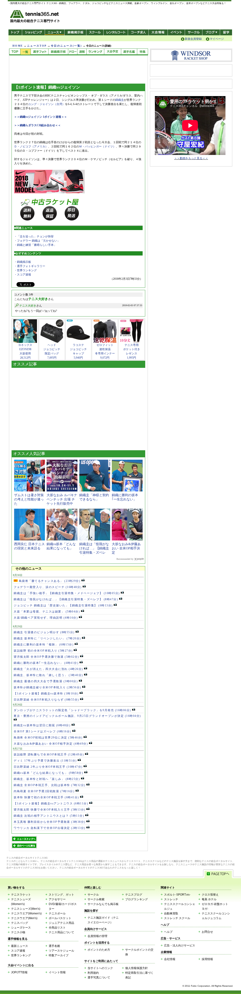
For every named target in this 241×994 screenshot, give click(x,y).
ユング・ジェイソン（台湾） (46, 104)
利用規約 (93, 972)
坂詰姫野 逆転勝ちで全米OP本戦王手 (49, 754)
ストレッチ (171, 899)
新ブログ (211, 32)
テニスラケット (21, 894)
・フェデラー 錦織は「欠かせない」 (37, 240)
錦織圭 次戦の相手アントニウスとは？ (49, 815)
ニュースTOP (37, 45)
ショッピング (33, 32)
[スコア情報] (81, 52)
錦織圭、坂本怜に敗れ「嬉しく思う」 (48, 675)
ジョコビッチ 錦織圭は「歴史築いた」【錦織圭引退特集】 (63, 605)
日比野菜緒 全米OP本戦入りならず (46, 699)
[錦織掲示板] (58, 52)
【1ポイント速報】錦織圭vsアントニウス (51, 803)
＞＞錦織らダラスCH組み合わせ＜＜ (37, 125)
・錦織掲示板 (22, 262)
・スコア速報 (22, 274)
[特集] (142, 52)
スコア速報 (18, 950)
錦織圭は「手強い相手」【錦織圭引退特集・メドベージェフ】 (67, 593)
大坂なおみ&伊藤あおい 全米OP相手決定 (126, 548)
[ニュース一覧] (25, 52)
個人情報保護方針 (136, 968)
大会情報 (158, 32)
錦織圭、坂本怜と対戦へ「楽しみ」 (47, 779)
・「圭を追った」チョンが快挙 (34, 236)
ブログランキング (136, 899)
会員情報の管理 (97, 936)
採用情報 (207, 959)
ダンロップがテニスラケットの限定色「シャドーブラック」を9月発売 (72, 710)
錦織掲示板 (75, 32)
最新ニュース (19, 946)
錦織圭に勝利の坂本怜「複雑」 (43, 644)
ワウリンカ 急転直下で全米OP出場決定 (49, 828)
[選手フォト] (39, 52)
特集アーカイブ (58, 955)
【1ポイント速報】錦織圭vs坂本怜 (46, 693)
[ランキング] (95, 52)
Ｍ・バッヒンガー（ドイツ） (97, 146)
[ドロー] (72, 52)
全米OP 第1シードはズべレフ (42, 731)
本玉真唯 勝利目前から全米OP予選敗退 (49, 822)
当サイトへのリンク (100, 968)
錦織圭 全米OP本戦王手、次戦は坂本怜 (49, 785)
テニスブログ (133, 894)
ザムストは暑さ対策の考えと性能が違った (29, 499)
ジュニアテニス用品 (61, 923)
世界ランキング (21, 955)
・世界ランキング (25, 270)
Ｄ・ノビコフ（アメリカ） (31, 146)
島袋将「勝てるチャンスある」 (49, 581)
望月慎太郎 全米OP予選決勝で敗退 (46, 656)
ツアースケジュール (61, 950)
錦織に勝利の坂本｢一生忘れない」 (46, 663)
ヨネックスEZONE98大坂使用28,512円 (25, 351)
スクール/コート (94, 32)
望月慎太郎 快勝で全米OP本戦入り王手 (49, 809)
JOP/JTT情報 (19, 972)
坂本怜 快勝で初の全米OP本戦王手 (46, 797)
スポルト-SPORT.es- (177, 894)
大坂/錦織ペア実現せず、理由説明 (46, 617)
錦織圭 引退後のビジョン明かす (44, 632)
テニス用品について (61, 932)
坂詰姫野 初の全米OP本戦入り (43, 650)
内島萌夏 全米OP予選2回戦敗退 (44, 791)
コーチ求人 (139, 32)
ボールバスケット (60, 918)
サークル (193, 32)
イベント (176, 32)
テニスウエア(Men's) (24, 918)
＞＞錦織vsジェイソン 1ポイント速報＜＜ (40, 116)
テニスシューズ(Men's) (25, 908)
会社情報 (169, 959)
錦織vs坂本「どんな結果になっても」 (48, 773)
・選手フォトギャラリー (29, 266)
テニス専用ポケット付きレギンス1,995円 (131, 351)
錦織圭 (119, 99)
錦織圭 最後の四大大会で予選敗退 (46, 681)
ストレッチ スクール (177, 918)
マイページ (217, 39)
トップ (15, 32)
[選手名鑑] (129, 52)
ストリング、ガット (61, 894)
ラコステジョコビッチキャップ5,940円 (78, 351)
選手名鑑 (54, 946)
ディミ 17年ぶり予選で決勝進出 (45, 760)
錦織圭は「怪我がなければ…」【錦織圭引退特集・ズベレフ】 (66, 599)
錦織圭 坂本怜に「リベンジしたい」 (47, 638)
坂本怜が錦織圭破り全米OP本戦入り (47, 687)
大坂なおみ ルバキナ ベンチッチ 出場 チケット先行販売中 (62, 499)
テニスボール (57, 913)
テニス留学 (226, 32)
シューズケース (21, 927)
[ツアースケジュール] (112, 52)
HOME (17, 45)
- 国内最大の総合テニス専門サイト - (35, 17)
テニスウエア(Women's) (26, 913)
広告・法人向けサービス (179, 945)
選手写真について (99, 977)
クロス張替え (210, 894)
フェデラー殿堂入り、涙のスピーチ (48, 587)
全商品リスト (57, 927)
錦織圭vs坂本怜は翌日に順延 (42, 725)
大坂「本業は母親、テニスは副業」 (47, 611)
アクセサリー (57, 899)
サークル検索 (96, 899)
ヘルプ (168, 931)
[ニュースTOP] (14, 52)
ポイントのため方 (99, 949)
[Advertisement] (78, 408)
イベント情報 (57, 972)
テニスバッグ (19, 923)
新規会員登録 (193, 39)
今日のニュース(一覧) (66, 45)
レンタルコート (116, 32)
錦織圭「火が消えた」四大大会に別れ (48, 669)
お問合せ (207, 931)
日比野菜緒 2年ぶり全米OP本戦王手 (48, 766)
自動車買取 (171, 913)
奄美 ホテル (209, 899)
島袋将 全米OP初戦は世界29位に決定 (48, 737)
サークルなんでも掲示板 (103, 904)
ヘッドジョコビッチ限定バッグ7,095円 (51, 351)
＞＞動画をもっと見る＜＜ (191, 158)
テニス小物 (18, 932)
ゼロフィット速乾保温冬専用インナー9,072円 (105, 351)
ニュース (54, 32)
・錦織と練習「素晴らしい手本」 (35, 245)
